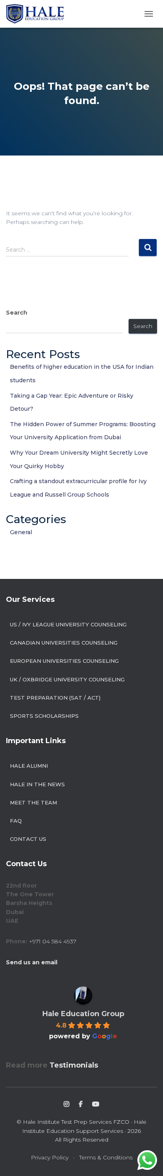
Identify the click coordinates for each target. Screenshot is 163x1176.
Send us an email (31, 962)
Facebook (81, 1104)
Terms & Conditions (106, 1157)
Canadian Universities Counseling (64, 642)
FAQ (16, 821)
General (21, 532)
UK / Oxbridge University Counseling (67, 679)
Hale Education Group (83, 1013)
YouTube (95, 1104)
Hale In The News (37, 784)
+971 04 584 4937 (52, 941)
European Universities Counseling (64, 661)
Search (16, 312)
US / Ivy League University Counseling (68, 624)
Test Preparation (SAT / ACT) (55, 697)
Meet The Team (33, 802)
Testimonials (73, 1065)
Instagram (66, 1104)
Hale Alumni (29, 766)
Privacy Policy (49, 1157)
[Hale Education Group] (38, 14)
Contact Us (28, 839)
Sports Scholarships (44, 716)
